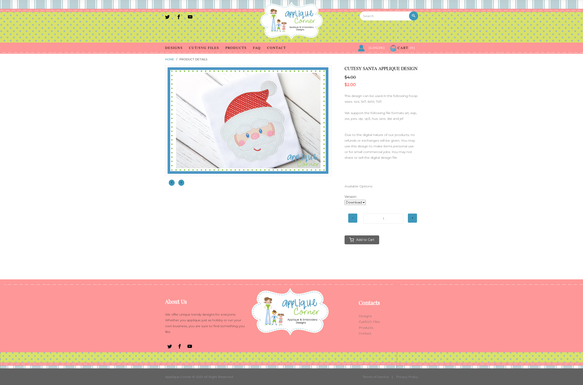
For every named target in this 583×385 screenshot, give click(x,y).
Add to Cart (365, 240)
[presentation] (172, 183)
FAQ (257, 47)
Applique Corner (178, 377)
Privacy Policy (407, 377)
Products (236, 47)
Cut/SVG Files (204, 47)
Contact (276, 47)
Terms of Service (376, 377)
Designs (174, 47)
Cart (405, 47)
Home (169, 59)
